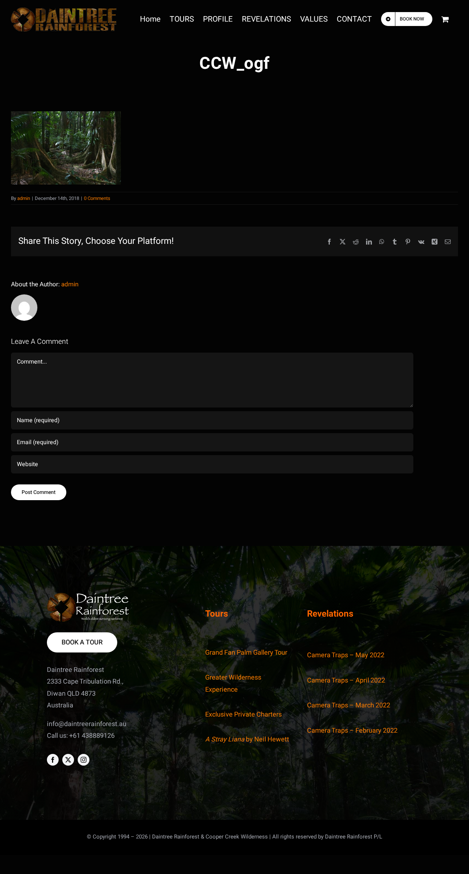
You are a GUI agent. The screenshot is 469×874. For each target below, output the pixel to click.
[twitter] (68, 760)
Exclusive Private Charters (243, 714)
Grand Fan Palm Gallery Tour (246, 653)
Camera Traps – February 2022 (352, 731)
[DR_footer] (88, 596)
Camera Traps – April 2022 (346, 680)
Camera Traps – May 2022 (345, 655)
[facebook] (53, 760)
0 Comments (97, 198)
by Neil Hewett (247, 739)
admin (23, 198)
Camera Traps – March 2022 (348, 705)
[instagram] (83, 760)
